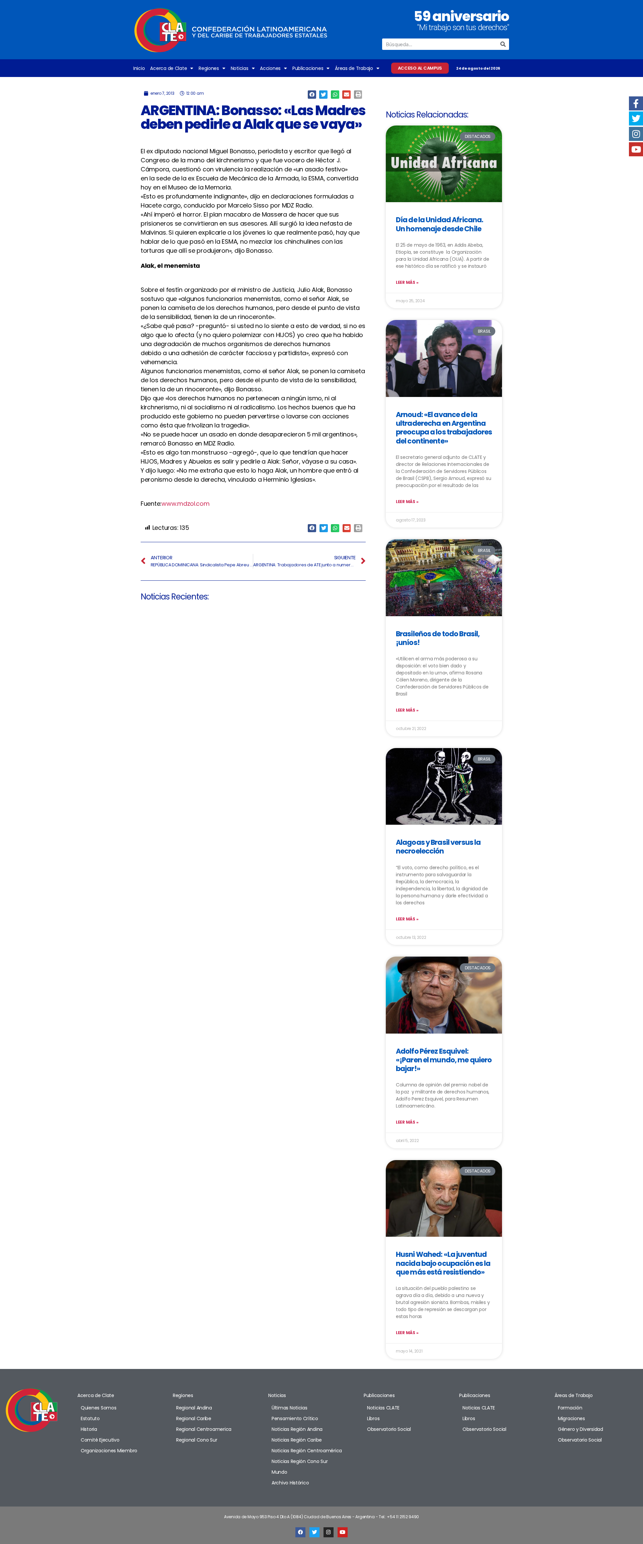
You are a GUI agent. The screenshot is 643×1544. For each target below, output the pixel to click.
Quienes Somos (99, 1407)
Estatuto (90, 1418)
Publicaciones (308, 68)
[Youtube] (343, 1532)
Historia (89, 1429)
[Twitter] (314, 1532)
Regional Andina (194, 1407)
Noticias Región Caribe (297, 1440)
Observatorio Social (389, 1429)
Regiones (209, 68)
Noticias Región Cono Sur (300, 1461)
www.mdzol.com (185, 503)
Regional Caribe (193, 1418)
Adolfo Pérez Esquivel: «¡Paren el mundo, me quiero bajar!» (444, 1060)
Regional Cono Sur (196, 1440)
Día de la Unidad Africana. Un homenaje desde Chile (439, 224)
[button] (312, 94)
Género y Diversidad (580, 1429)
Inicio (139, 68)
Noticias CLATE (383, 1407)
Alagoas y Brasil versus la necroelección (438, 846)
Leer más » (407, 282)
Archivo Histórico (290, 1482)
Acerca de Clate (168, 68)
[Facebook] (300, 1532)
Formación (570, 1407)
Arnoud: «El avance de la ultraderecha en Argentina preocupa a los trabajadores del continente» (444, 428)
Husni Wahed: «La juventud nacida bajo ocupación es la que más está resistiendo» (443, 1263)
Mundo (279, 1472)
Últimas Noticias (289, 1407)
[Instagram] (329, 1532)
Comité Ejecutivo (100, 1440)
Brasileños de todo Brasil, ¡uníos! (438, 638)
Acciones (270, 68)
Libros (373, 1418)
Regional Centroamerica (203, 1429)
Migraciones (571, 1418)
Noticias (239, 68)
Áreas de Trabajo (354, 68)
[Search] (503, 44)
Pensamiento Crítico (295, 1418)
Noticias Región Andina (297, 1429)
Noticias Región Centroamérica (307, 1450)
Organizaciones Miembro (109, 1450)
